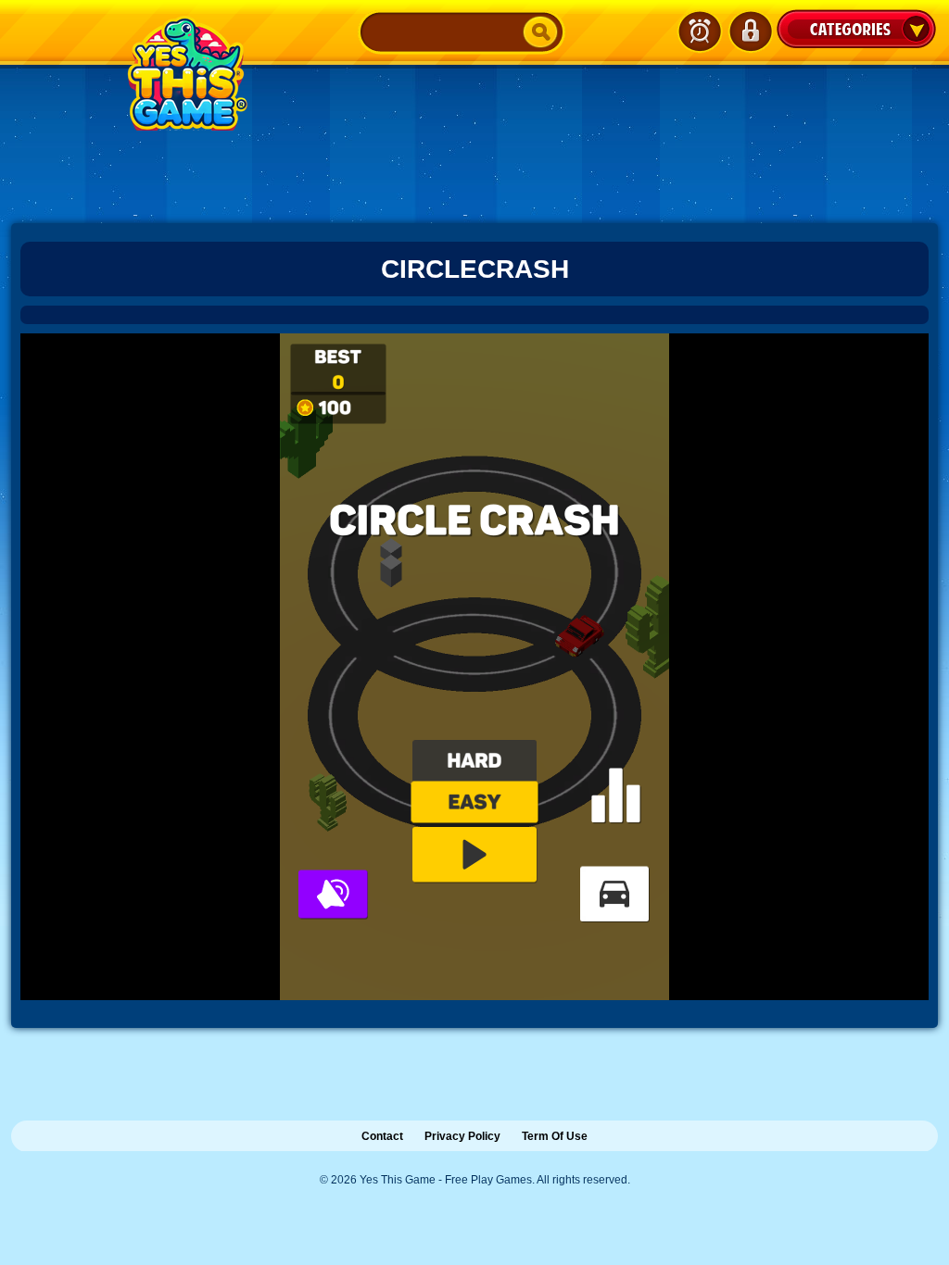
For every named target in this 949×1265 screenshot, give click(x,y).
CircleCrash (475, 269)
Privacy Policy (462, 1136)
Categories (856, 28)
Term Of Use (555, 1136)
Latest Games (700, 31)
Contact (382, 1136)
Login (750, 31)
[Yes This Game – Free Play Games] (184, 73)
